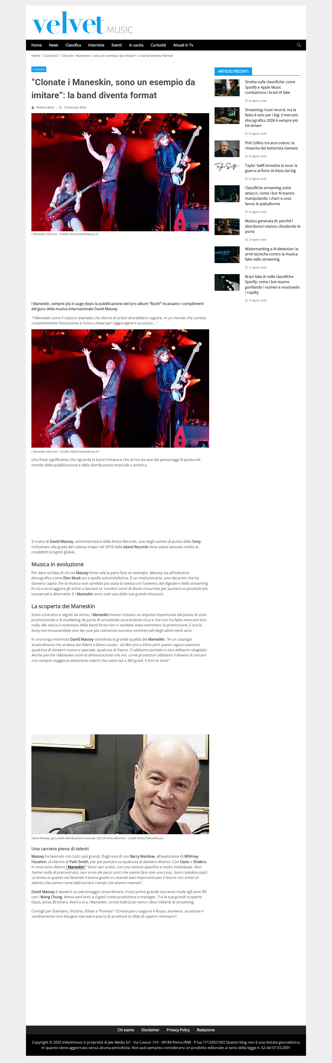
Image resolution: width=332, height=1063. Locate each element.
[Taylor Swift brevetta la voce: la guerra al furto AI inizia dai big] (227, 167)
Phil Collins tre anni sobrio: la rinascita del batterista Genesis (271, 145)
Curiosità (158, 45)
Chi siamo (125, 1029)
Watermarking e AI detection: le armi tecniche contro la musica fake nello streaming (271, 254)
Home (36, 45)
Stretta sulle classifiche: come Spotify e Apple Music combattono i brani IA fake (270, 87)
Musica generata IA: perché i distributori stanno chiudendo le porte (272, 226)
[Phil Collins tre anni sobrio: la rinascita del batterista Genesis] (227, 148)
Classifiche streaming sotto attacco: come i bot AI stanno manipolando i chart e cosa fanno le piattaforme (270, 195)
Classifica (73, 45)
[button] (299, 45)
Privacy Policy (178, 1029)
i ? (75, 866)
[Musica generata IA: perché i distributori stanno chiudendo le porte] (227, 226)
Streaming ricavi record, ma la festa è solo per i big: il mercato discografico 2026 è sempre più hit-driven (271, 117)
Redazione (206, 1029)
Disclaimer (150, 1029)
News (53, 45)
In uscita (136, 45)
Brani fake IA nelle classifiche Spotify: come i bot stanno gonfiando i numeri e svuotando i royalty (272, 284)
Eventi (117, 45)
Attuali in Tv (183, 45)
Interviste (96, 45)
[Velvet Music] (82, 22)
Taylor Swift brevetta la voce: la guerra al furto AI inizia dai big (271, 168)
